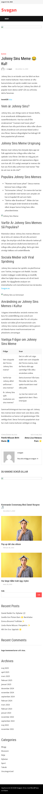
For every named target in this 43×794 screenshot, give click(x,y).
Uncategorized (7, 771)
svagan (9, 69)
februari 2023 (6, 708)
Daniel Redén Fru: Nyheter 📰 (13, 613)
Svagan (9, 10)
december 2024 (7, 688)
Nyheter (4, 759)
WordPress (35, 788)
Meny (7, 19)
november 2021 (7, 729)
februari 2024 (6, 700)
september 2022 (8, 721)
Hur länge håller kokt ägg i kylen (15, 581)
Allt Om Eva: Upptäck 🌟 (11, 629)
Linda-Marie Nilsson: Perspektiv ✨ (15, 625)
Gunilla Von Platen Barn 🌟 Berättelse (16, 617)
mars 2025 (5, 676)
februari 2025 (6, 680)
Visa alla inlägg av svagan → (27, 458)
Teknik (4, 767)
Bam (6, 790)
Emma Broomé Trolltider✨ (12, 621)
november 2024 (7, 692)
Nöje (3, 755)
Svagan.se (5, 288)
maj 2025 (5, 668)
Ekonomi (5, 751)
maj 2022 (5, 725)
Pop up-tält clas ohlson (11, 544)
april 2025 (5, 672)
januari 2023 (6, 713)
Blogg (3, 54)
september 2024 (8, 696)
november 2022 (7, 717)
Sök (3, 591)
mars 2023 (5, 704)
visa (10, 99)
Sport (3, 763)
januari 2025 (6, 684)
